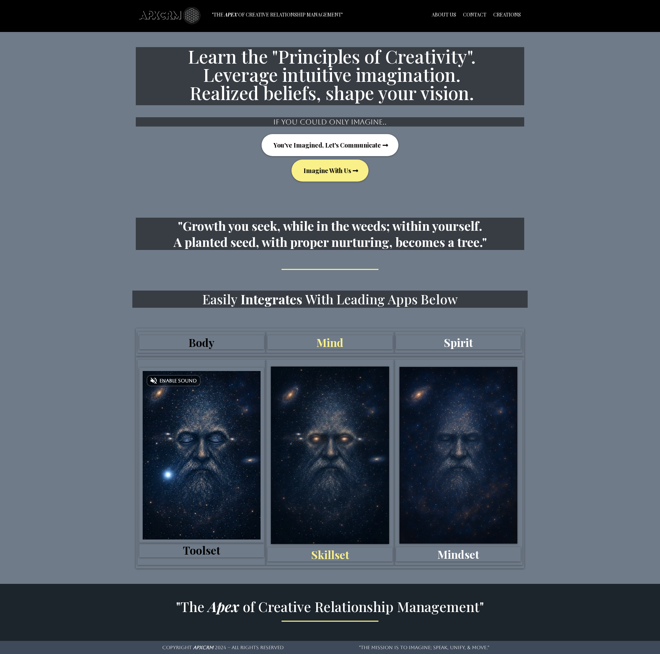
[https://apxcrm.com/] (171, 14)
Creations (507, 14)
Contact (474, 14)
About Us (444, 14)
